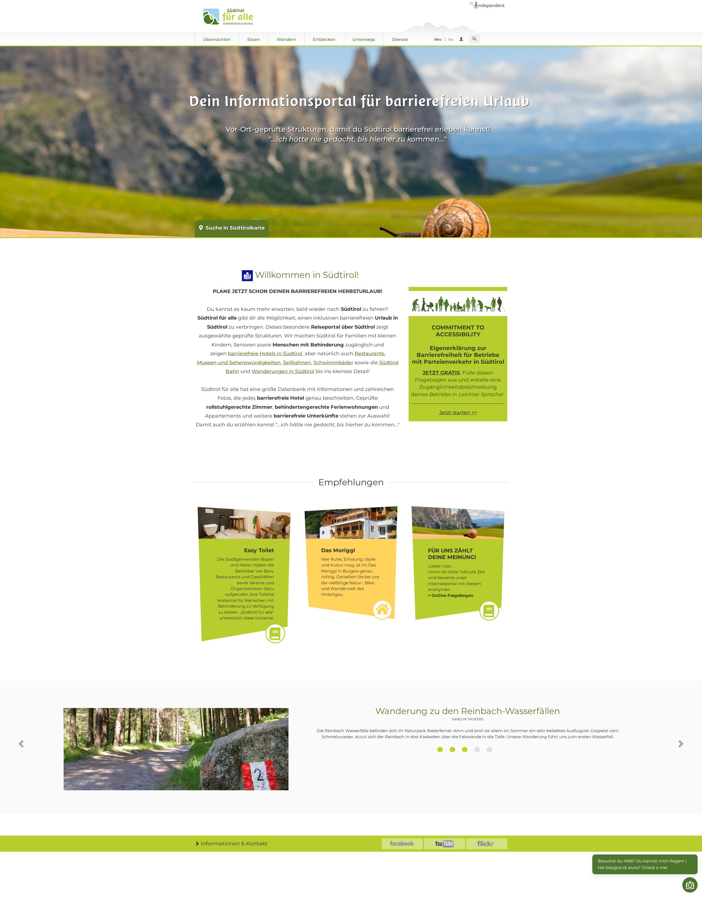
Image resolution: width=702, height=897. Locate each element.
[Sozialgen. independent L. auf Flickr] (486, 843)
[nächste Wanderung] (680, 743)
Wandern (286, 39)
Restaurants (369, 354)
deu (437, 39)
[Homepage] (234, 16)
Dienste (400, 39)
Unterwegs (363, 39)
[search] (474, 39)
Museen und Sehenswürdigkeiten (239, 363)
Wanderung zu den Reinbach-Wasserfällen (467, 713)
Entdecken (324, 39)
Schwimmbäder (333, 363)
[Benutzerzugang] (462, 39)
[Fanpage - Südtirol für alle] (402, 843)
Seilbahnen (297, 363)
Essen (253, 39)
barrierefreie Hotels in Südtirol (265, 354)
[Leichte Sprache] (247, 275)
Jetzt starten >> (458, 413)
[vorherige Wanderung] (21, 743)
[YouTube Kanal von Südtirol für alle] (444, 843)
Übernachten (217, 39)
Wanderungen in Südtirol (283, 371)
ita (450, 39)
